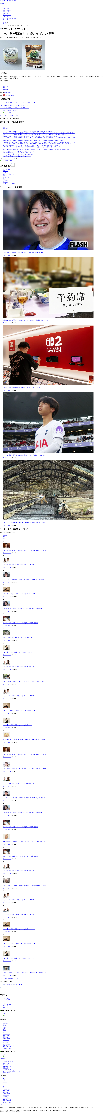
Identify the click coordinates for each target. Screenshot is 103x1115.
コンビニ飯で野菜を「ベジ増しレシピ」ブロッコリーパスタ (19, 151)
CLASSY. (5, 1023)
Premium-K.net (6, 1034)
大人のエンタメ (12, 18)
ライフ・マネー (7, 15)
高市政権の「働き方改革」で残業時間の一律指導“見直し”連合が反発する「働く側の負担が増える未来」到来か (33, 140)
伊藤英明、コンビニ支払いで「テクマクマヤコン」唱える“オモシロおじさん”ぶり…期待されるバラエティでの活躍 (34, 134)
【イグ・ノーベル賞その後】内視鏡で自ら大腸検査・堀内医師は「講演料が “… (24, 579)
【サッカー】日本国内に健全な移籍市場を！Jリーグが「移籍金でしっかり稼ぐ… (25, 455)
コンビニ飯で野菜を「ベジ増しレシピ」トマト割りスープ (18, 154)
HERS (4, 1027)
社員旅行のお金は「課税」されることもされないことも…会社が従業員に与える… (25, 320)
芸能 (4, 11)
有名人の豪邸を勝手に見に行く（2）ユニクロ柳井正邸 (18, 637)
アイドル (5, 18)
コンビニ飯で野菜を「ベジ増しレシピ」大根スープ (17, 152)
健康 (4, 127)
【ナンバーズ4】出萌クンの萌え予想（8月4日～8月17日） (18, 666)
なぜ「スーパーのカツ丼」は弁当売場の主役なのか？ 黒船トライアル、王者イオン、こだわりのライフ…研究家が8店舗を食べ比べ (39, 133)
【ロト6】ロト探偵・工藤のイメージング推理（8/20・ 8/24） (19, 593)
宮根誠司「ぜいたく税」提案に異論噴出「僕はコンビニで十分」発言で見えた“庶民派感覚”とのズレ (30, 136)
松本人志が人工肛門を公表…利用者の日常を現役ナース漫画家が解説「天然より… (25, 885)
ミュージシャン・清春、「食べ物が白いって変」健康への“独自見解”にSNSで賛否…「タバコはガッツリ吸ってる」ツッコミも (37, 143)
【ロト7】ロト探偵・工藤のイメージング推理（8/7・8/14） (19, 958)
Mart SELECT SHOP (8, 1045)
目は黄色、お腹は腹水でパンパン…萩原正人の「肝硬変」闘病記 (20, 623)
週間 (4, 536)
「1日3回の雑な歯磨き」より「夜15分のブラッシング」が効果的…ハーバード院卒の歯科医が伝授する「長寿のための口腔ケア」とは (39, 142)
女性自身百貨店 (7, 1047)
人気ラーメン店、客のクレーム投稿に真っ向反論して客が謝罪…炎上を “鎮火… (24, 739)
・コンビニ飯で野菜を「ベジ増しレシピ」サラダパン (14, 105)
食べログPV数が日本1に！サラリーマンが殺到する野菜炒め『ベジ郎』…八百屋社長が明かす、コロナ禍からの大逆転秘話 (36, 149)
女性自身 (5, 1037)
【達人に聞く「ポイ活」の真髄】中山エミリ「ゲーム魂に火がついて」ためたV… (25, 768)
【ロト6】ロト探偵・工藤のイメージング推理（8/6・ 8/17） (19, 929)
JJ (3, 1021)
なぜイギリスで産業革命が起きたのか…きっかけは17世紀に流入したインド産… (24, 522)
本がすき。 (6, 1040)
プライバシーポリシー (9, 1064)
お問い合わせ (6, 1072)
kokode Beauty (6, 1044)
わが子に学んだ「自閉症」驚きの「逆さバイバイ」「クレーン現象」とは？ (23, 681)
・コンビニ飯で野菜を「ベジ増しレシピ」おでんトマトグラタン (17, 102)
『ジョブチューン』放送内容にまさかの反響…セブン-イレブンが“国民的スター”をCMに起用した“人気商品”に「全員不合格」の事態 (39, 137)
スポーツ (5, 13)
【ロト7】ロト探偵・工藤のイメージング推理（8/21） (17, 652)
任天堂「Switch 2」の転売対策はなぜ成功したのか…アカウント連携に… (22, 387)
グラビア (5, 16)
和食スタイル (6, 1035)
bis (3, 1032)
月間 (4, 538)
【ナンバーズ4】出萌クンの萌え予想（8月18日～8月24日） (19, 564)
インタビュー (9, 11)
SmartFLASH (6, 1038)
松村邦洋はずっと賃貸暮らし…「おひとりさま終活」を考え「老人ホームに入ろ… (25, 841)
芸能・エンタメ (7, 10)
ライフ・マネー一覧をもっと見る (9, 115)
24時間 (5, 535)
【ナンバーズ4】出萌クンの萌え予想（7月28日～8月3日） (18, 914)
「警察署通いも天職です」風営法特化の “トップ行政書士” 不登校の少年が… (23, 252)
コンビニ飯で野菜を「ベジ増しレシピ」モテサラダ (17, 156)
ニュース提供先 (7, 1069)
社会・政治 (6, 8)
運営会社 (5, 1068)
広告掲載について (8, 1066)
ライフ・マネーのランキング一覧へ (9, 978)
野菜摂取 (5, 128)
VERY (4, 1024)
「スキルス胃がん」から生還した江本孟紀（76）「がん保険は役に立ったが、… (24, 550)
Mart (4, 1028)
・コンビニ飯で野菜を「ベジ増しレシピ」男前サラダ (14, 108)
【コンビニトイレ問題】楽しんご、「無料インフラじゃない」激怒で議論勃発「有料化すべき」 (29, 131)
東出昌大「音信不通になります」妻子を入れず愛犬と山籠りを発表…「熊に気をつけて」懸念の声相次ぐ (31, 145)
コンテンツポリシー (8, 1063)
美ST (4, 1030)
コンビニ (5, 125)
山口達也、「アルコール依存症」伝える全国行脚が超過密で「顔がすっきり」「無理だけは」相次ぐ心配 (31, 147)
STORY (5, 1025)
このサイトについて (8, 1061)
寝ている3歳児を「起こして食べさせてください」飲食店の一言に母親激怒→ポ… (25, 972)
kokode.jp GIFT (7, 1048)
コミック (5, 19)
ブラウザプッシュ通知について (11, 1071)
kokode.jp (5, 1042)
